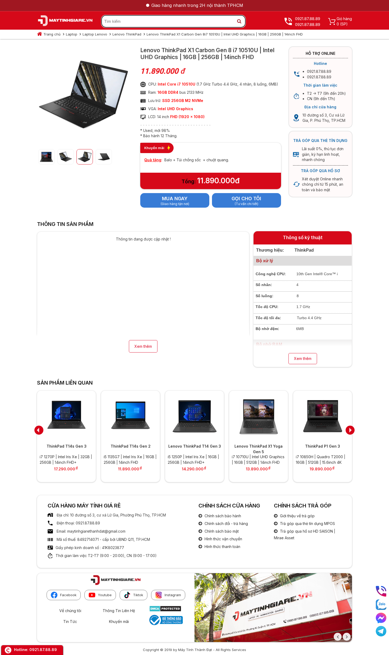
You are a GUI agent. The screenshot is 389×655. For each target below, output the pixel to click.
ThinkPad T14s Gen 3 (67, 446)
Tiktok (138, 595)
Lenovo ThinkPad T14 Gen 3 (194, 446)
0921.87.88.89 (43, 649)
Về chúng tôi (70, 610)
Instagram (173, 595)
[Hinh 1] (83, 141)
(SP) (344, 24)
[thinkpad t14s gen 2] (130, 416)
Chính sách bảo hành (222, 516)
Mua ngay (175, 198)
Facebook (68, 595)
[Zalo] (381, 604)
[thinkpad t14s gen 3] (66, 416)
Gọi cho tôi (246, 198)
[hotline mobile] (381, 591)
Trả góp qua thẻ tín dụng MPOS (307, 523)
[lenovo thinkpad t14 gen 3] (194, 416)
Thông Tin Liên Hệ (119, 610)
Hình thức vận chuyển (222, 539)
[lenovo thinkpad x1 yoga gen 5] (258, 416)
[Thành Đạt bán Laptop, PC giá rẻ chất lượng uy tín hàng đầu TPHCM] (65, 21)
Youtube (105, 595)
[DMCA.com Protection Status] (165, 610)
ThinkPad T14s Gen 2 (131, 446)
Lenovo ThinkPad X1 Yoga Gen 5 (258, 449)
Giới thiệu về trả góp (297, 516)
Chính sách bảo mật (221, 531)
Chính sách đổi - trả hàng (225, 523)
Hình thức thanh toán (221, 546)
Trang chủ (52, 34)
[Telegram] (381, 631)
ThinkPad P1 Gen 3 (322, 446)
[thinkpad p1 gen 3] (322, 416)
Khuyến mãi (119, 621)
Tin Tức (70, 621)
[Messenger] (381, 618)
